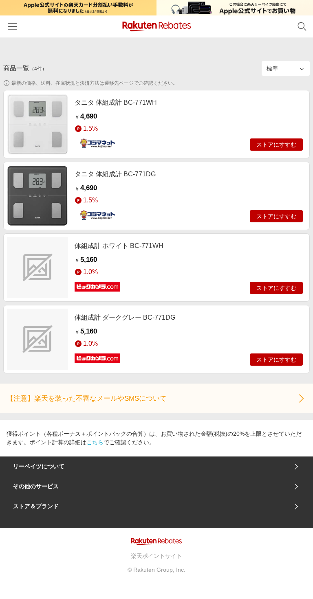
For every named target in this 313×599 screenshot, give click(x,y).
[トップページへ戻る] (156, 26)
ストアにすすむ (276, 144)
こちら (95, 442)
